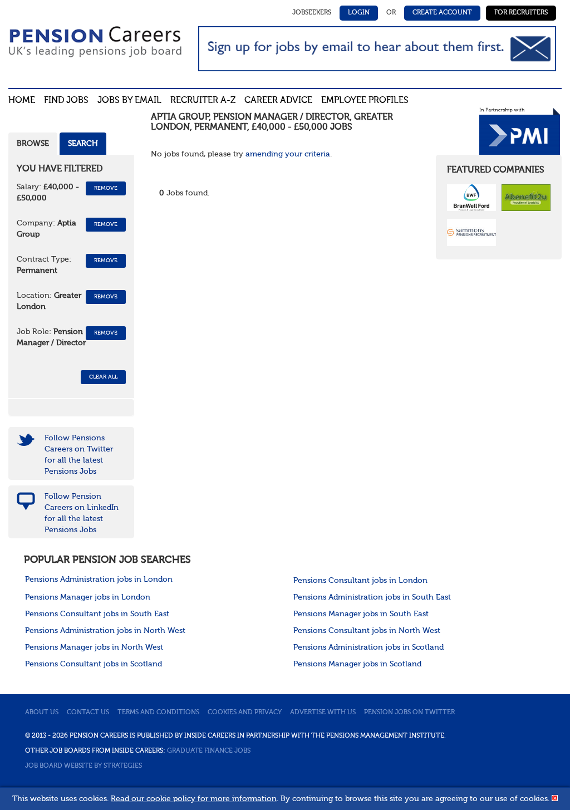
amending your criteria (287, 154)
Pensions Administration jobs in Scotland (368, 647)
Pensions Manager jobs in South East (361, 614)
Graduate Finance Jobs (208, 751)
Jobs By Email (129, 100)
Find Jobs (66, 100)
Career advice (278, 100)
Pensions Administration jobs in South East (372, 597)
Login (359, 12)
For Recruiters (521, 12)
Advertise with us (323, 712)
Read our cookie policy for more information (194, 799)
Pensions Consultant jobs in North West (366, 631)
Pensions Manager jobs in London (87, 597)
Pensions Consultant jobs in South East (97, 614)
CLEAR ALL (103, 377)
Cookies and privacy (245, 712)
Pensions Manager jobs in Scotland (357, 664)
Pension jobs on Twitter (409, 712)
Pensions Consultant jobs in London (360, 581)
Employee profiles (365, 100)
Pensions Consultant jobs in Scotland (93, 664)
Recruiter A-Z (202, 100)
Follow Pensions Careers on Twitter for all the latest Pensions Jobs (79, 454)
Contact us (88, 712)
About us (41, 712)
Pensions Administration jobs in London (99, 579)
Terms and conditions (158, 712)
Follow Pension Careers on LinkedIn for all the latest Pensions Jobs (82, 513)
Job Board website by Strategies (83, 766)
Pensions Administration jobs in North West (105, 631)
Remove (105, 188)
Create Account (442, 12)
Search (83, 144)
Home (21, 100)
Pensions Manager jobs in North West (94, 647)
